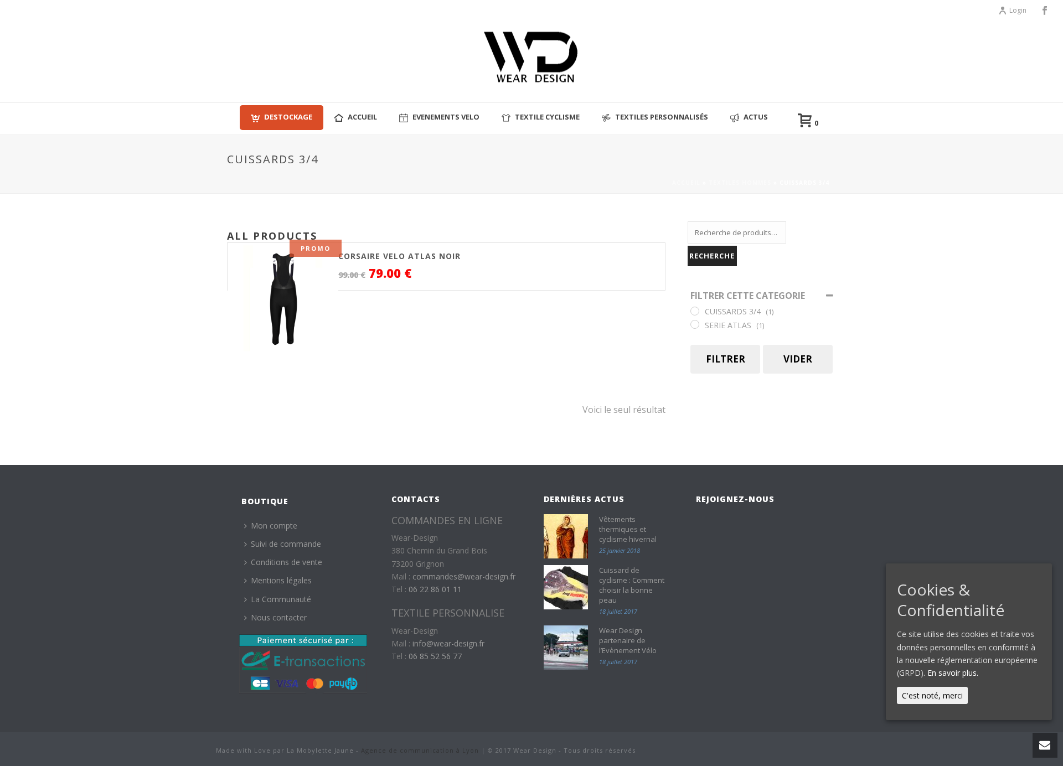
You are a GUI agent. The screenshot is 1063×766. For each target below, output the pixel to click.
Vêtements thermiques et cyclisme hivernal (628, 529)
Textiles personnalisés (661, 117)
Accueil (686, 183)
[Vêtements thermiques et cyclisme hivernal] (566, 536)
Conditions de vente (286, 562)
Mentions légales (281, 580)
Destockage (288, 117)
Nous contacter (279, 617)
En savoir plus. (952, 672)
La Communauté (281, 599)
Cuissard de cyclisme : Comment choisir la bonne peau (631, 585)
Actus (756, 117)
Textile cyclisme (547, 117)
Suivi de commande (286, 544)
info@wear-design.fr (448, 643)
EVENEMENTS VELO (445, 117)
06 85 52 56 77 (435, 656)
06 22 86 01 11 (435, 589)
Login (1017, 10)
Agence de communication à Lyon (420, 750)
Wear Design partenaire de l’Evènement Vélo (628, 640)
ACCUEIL (362, 117)
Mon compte (274, 525)
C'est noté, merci (932, 695)
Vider (797, 359)
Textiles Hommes (740, 183)
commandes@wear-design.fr (463, 576)
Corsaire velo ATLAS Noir (399, 256)
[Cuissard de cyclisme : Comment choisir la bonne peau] (566, 587)
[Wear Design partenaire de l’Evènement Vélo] (566, 647)
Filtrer (725, 359)
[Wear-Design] (531, 60)
